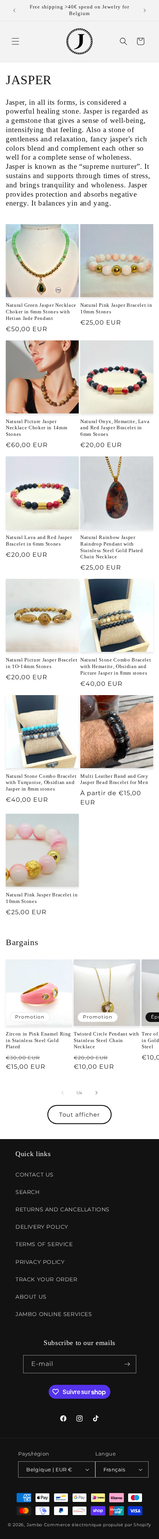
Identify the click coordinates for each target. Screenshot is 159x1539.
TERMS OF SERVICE (44, 1244)
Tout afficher (79, 1114)
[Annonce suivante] (144, 10)
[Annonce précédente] (14, 10)
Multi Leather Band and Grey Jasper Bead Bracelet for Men (114, 779)
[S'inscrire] (127, 1364)
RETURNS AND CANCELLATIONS (62, 1209)
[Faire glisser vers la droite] (96, 1092)
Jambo (35, 1524)
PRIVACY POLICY (39, 1261)
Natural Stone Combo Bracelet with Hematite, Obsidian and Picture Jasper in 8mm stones (115, 666)
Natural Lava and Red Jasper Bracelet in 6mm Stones (39, 540)
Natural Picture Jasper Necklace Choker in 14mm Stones (36, 427)
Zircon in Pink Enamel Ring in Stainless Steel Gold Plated (38, 1040)
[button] (15, 41)
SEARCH (27, 1192)
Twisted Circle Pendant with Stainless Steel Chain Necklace (106, 1040)
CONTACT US (34, 1174)
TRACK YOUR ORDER (46, 1279)
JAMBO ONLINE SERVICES (53, 1314)
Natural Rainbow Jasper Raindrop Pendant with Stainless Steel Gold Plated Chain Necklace (111, 546)
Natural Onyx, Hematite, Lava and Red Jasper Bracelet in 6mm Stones (114, 427)
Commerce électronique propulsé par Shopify (97, 1524)
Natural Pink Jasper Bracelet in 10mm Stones (116, 308)
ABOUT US (31, 1296)
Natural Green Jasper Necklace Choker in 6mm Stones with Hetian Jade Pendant (41, 311)
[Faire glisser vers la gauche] (62, 1092)
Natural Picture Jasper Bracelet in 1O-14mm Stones (41, 663)
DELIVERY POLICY (41, 1226)
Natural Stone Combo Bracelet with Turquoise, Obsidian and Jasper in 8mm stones (41, 782)
